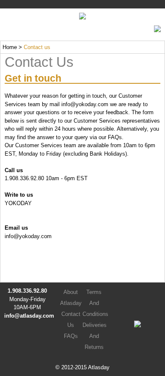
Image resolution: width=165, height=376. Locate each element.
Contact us (37, 47)
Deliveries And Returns (94, 336)
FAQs (115, 137)
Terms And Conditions (95, 303)
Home (10, 47)
